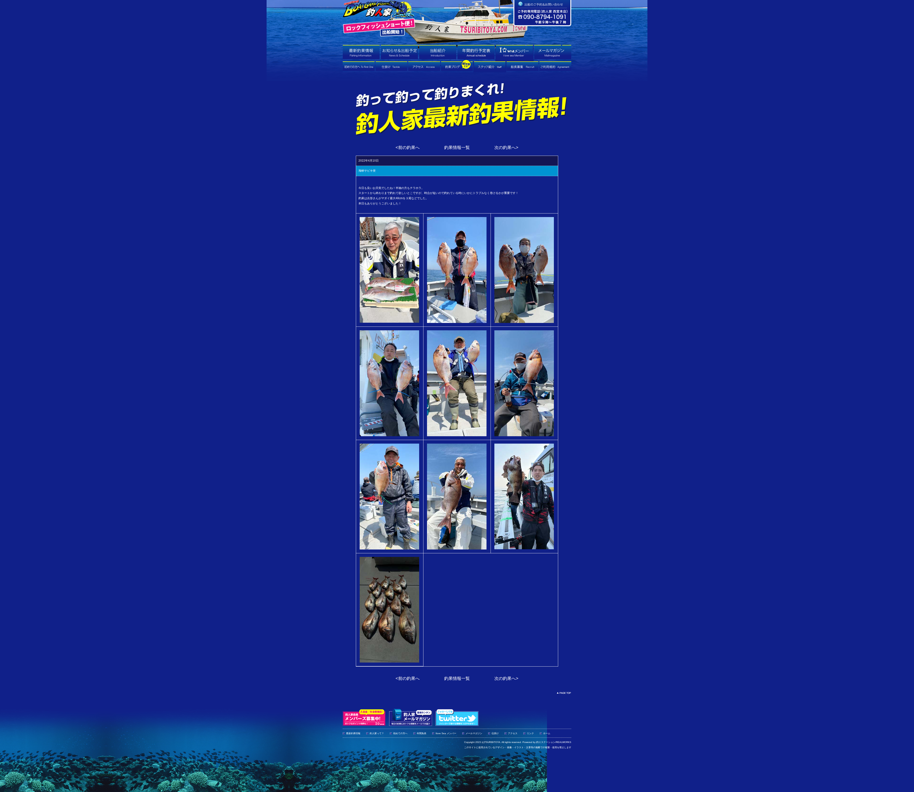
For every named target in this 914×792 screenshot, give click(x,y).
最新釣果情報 (353, 733)
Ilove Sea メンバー (446, 733)
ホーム (546, 733)
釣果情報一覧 (457, 147)
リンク (530, 733)
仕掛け (495, 733)
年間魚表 (421, 733)
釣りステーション (545, 742)
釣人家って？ (377, 733)
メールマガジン (474, 733)
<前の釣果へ (408, 147)
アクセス (512, 733)
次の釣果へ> (506, 147)
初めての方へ (400, 733)
